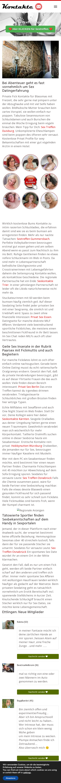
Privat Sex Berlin (28, 386)
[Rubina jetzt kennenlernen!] (8, 624)
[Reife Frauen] (30, 181)
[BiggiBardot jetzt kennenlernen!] (8, 703)
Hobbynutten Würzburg (26, 445)
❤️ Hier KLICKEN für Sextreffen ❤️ (30, 29)
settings (27, 772)
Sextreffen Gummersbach (33, 239)
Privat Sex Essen (41, 317)
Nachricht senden (37, 656)
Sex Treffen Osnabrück (37, 478)
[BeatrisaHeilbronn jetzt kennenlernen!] (8, 668)
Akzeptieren (10, 778)
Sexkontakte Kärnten (15, 419)
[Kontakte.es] (22, 6)
